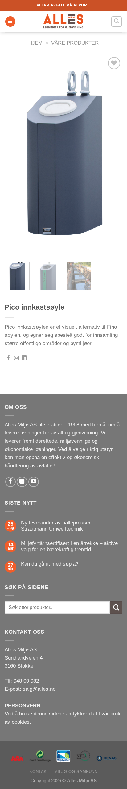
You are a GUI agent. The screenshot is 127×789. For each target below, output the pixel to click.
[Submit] (116, 607)
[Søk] (116, 21)
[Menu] (10, 21)
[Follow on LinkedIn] (22, 482)
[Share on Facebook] (8, 358)
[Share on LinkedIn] (24, 358)
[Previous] (14, 156)
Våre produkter (75, 43)
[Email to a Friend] (16, 358)
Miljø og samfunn (76, 771)
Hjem (35, 43)
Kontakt (39, 771)
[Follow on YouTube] (33, 482)
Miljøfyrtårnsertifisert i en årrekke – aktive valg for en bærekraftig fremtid (69, 546)
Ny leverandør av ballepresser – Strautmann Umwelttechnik (58, 526)
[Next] (112, 156)
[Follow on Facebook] (10, 482)
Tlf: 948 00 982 (22, 681)
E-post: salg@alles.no (30, 689)
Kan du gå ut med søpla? (49, 564)
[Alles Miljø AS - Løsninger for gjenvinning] (63, 21)
